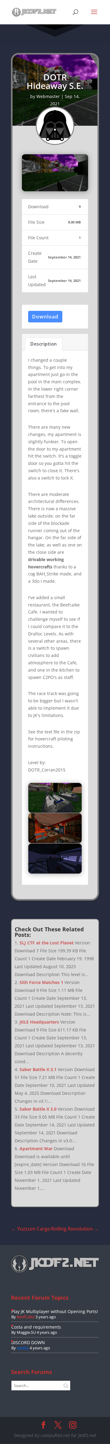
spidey (23, 1348)
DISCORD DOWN (28, 1342)
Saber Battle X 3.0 (38, 1109)
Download (45, 316)
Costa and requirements (36, 1327)
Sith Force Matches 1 (41, 982)
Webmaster (48, 96)
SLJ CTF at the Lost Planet (47, 943)
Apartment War (36, 1148)
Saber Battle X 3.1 (38, 1069)
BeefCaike (26, 1316)
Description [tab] (43, 344)
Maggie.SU (26, 1332)
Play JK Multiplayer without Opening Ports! (54, 1311)
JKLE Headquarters (39, 1022)
